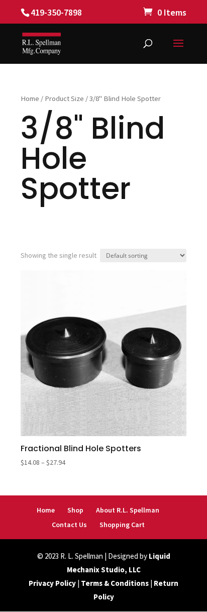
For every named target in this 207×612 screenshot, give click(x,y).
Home (30, 98)
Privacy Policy (52, 583)
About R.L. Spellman (127, 510)
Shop (75, 510)
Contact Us (69, 524)
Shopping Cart (122, 524)
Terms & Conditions (115, 583)
